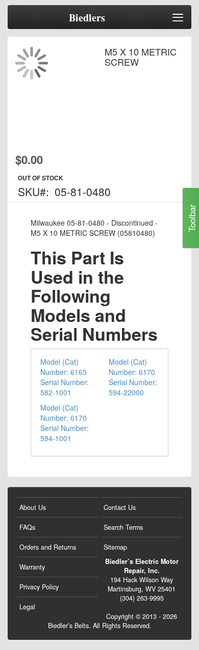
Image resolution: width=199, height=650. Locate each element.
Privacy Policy (39, 586)
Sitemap (115, 547)
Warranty (32, 567)
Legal (27, 606)
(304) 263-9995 (142, 598)
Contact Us (120, 507)
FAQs (27, 527)
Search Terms (123, 527)
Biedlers (87, 18)
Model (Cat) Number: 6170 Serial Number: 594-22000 (133, 377)
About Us (32, 507)
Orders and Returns (47, 547)
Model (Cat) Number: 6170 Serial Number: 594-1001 (64, 422)
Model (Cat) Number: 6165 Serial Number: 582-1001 (64, 377)
